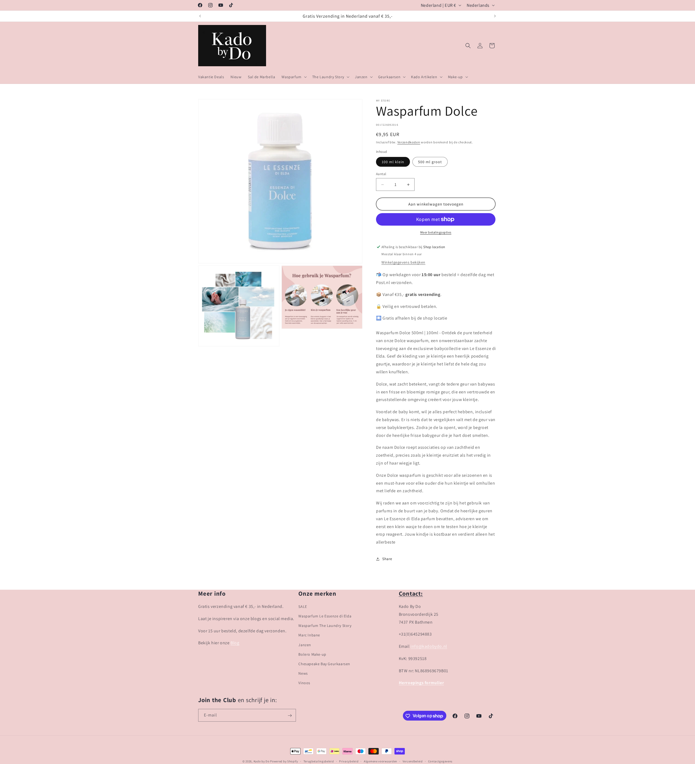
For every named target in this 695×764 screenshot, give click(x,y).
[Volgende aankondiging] (495, 16)
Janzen (304, 644)
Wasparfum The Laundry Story (324, 625)
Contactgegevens (440, 761)
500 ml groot (430, 161)
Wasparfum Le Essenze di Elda (324, 616)
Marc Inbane (309, 635)
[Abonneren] (290, 715)
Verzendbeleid (413, 761)
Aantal (381, 174)
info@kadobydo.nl (428, 646)
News (303, 673)
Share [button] (387, 559)
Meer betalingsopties (435, 232)
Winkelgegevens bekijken (403, 262)
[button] (293, 77)
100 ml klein (393, 161)
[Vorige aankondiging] (200, 16)
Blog (234, 643)
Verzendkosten (408, 142)
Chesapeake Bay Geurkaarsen (324, 663)
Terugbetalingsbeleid (319, 761)
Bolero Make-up (312, 654)
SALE (302, 606)
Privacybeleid (348, 761)
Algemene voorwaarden (380, 761)
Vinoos (304, 683)
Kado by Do (262, 761)
